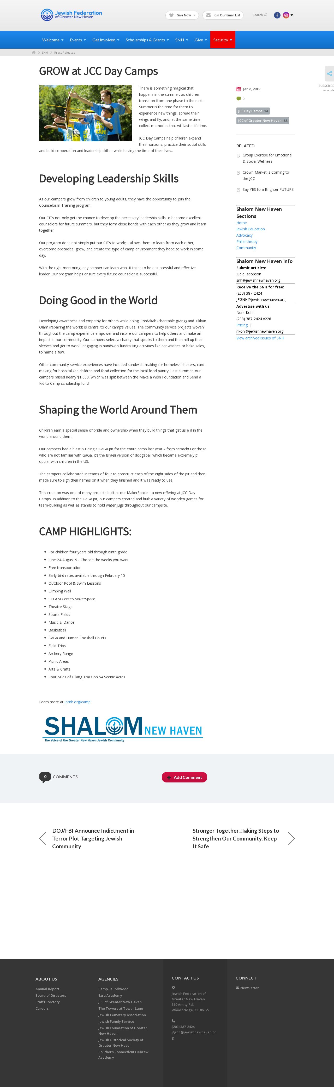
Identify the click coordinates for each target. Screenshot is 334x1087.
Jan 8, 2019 (251, 88)
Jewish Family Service (116, 1021)
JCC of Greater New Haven (262, 120)
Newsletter (249, 987)
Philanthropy (247, 241)
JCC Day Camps (253, 111)
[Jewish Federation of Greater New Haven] (72, 14)
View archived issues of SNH (260, 338)
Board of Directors (50, 995)
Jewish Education (250, 228)
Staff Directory (47, 1002)
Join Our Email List (226, 15)
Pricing (242, 325)
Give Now (184, 15)
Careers (42, 1008)
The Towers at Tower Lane (120, 1008)
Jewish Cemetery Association (122, 1015)
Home (33, 52)
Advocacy (244, 235)
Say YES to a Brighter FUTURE (268, 189)
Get (103, 39)
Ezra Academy (110, 995)
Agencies (108, 978)
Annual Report (47, 989)
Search (258, 15)
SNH (45, 52)
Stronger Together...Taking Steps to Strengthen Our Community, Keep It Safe (236, 838)
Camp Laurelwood (113, 989)
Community (246, 247)
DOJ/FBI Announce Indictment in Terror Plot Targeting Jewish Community (93, 838)
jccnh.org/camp (77, 701)
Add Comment (188, 777)
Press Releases (64, 52)
